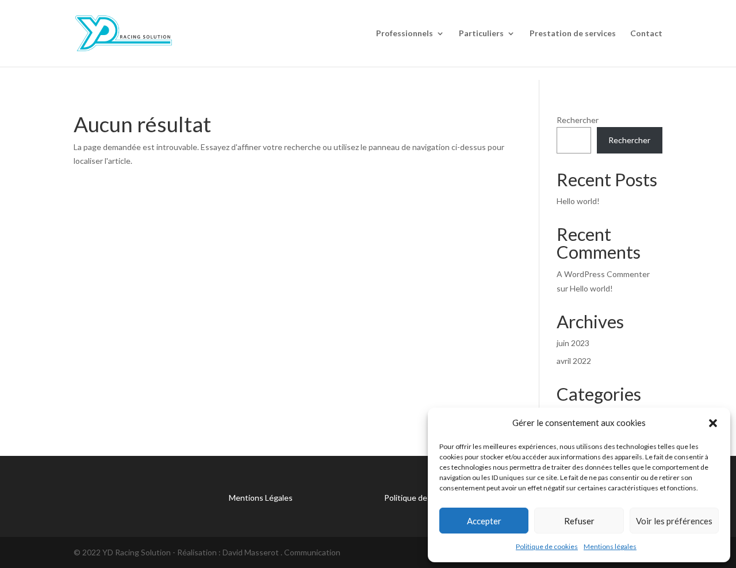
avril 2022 (574, 361)
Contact (646, 33)
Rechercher (578, 120)
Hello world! (578, 201)
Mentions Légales (261, 497)
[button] (713, 423)
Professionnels (404, 33)
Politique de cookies (547, 546)
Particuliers (481, 33)
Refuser (579, 521)
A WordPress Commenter (603, 274)
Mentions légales (610, 546)
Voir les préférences (674, 521)
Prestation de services (573, 33)
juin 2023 (573, 343)
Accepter (484, 521)
